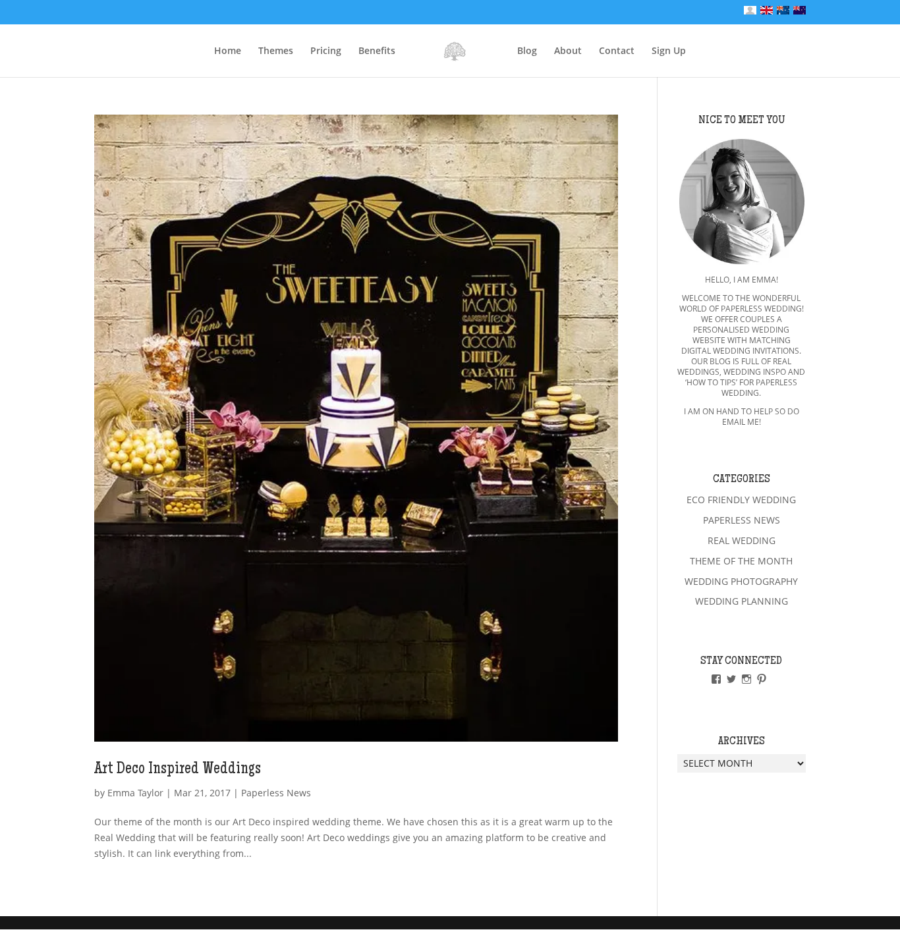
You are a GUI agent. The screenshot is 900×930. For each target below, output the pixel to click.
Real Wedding (741, 540)
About (568, 51)
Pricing (325, 51)
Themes (275, 51)
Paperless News (276, 792)
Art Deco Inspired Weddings (177, 770)
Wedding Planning (741, 601)
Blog (527, 51)
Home (227, 51)
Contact (616, 51)
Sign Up (669, 51)
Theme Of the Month (741, 561)
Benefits (376, 51)
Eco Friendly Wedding (741, 499)
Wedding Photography (741, 581)
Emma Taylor (135, 792)
